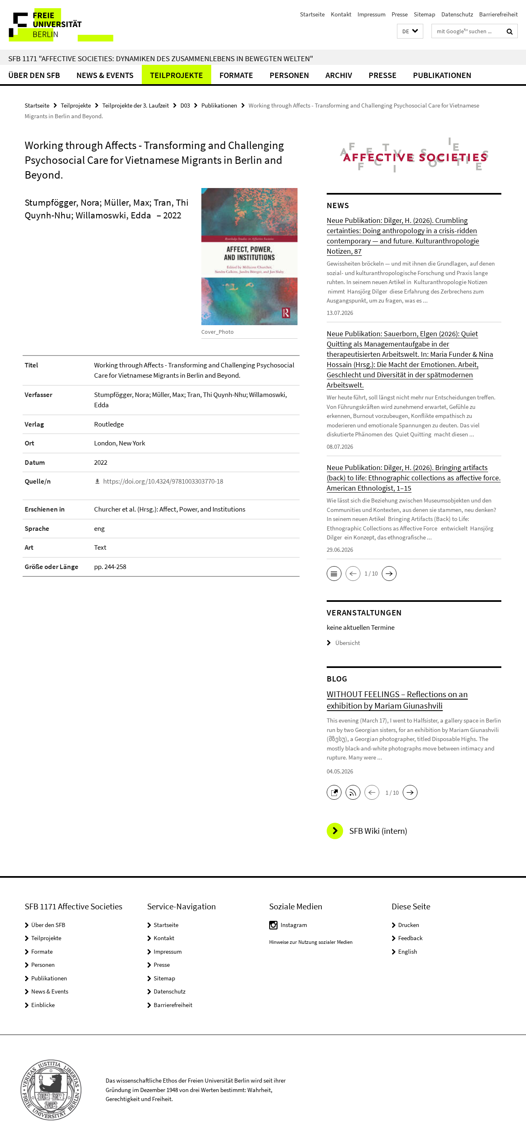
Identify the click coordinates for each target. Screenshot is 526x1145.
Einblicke (43, 1005)
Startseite (312, 14)
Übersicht (347, 643)
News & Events (105, 75)
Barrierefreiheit (498, 14)
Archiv (338, 75)
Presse (400, 14)
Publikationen (442, 75)
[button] (410, 31)
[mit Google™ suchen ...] (509, 31)
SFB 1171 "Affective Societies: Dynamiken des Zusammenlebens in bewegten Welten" (160, 58)
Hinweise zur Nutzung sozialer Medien (311, 941)
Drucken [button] (408, 925)
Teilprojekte (176, 75)
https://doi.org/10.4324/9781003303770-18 (163, 481)
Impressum (371, 14)
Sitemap (424, 14)
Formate (236, 75)
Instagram (294, 925)
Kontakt (341, 14)
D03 (185, 105)
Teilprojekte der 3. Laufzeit (135, 105)
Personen (289, 75)
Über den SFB (34, 75)
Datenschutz (457, 14)
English (407, 951)
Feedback (410, 938)
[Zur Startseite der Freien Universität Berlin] (69, 24)
